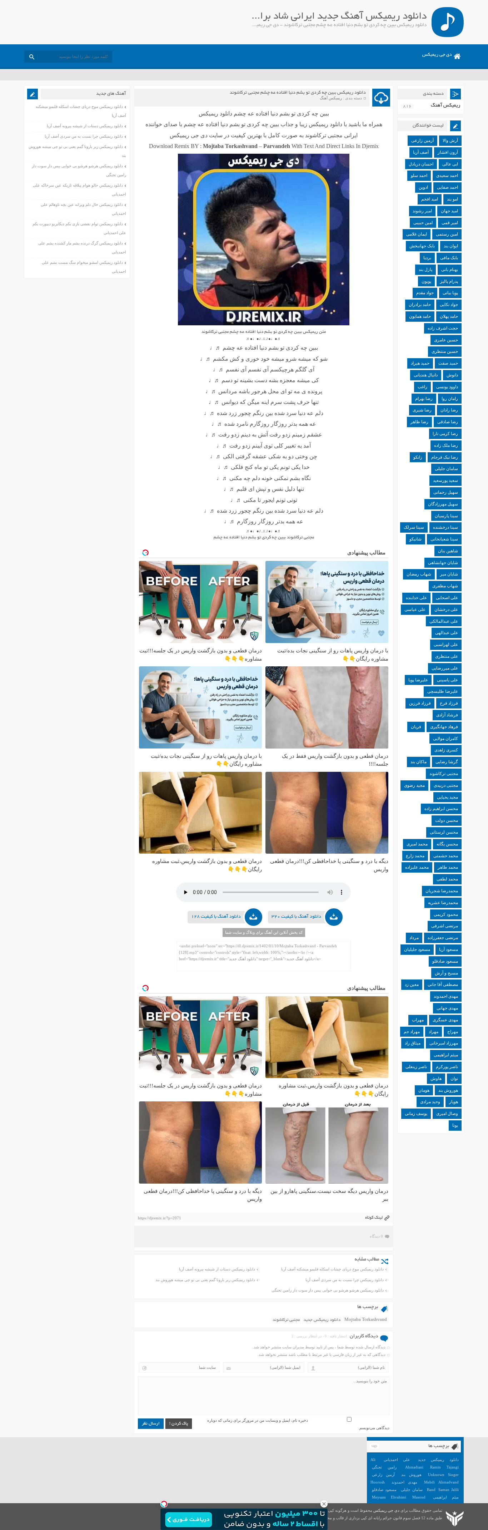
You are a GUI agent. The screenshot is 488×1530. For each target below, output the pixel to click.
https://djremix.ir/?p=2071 (159, 1218)
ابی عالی (450, 164)
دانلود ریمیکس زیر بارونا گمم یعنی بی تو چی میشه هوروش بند (205, 1280)
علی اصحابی (447, 597)
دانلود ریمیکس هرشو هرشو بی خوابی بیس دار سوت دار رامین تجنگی (328, 1290)
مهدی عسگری (445, 1019)
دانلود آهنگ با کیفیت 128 (216, 916)
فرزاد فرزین (420, 703)
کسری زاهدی (446, 749)
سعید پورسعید (445, 480)
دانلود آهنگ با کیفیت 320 (296, 916)
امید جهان (449, 210)
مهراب (418, 1019)
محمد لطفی (447, 879)
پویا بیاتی (450, 292)
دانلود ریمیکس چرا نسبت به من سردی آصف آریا (344, 1280)
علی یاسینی (447, 679)
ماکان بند (418, 761)
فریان (416, 726)
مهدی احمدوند (446, 996)
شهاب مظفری (445, 585)
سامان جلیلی (446, 468)
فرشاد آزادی (447, 714)
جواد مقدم (425, 292)
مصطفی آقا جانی (443, 984)
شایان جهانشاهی (443, 562)
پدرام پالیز (449, 281)
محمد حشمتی (445, 855)
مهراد (433, 1031)
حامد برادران (420, 304)
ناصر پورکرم (447, 1066)
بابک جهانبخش (422, 245)
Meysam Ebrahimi (389, 1497)
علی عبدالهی (446, 632)
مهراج (452, 1031)
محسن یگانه (447, 844)
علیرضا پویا (418, 679)
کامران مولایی (445, 738)
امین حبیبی (423, 222)
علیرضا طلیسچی (442, 691)
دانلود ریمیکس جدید (322, 1320)
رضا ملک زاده (446, 445)
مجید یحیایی (447, 797)
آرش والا (450, 140)
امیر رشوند (422, 210)
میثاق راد (412, 1043)
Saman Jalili (448, 1489)
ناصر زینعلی (416, 1066)
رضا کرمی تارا (445, 433)
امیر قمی (450, 222)
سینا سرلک (414, 527)
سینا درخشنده (445, 527)
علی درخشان (446, 609)
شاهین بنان (448, 550)
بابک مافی (449, 257)
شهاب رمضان (419, 574)
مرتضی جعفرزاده (443, 937)
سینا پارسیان (446, 515)
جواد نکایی (449, 304)
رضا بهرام (424, 398)
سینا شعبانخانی (444, 539)
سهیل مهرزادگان (443, 504)
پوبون (426, 281)
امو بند (452, 199)
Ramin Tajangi (444, 1467)
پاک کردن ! (178, 1423)
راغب (422, 386)
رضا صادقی (447, 421)
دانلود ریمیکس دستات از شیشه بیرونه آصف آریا (217, 1269)
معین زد (412, 984)
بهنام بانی (449, 269)
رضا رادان (449, 410)
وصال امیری (447, 1113)
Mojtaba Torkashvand (365, 1320)
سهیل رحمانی (445, 492)
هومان (423, 1090)
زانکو (417, 457)
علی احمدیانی (397, 1459)
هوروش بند (448, 1090)
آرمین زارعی (422, 140)
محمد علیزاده (417, 867)
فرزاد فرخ (449, 703)
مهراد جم (412, 1031)
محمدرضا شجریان (441, 890)
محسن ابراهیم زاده (441, 808)
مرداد (414, 937)
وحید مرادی (430, 1101)
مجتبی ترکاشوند (286, 1320)
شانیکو (415, 539)
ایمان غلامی (416, 234)
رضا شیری (422, 410)
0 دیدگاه (376, 1236)
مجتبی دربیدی (446, 785)
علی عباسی (414, 609)
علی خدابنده (416, 597)
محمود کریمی (446, 914)
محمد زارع (415, 855)
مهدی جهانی (447, 1008)
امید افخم (429, 199)
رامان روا (450, 398)
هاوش (436, 1078)
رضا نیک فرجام (444, 457)
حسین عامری (446, 339)
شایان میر (449, 574)
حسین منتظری (445, 351)
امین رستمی (447, 234)
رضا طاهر (419, 421)
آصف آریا (421, 152)
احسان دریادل (421, 164)
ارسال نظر (151, 1423)
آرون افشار (448, 152)
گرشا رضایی (446, 761)
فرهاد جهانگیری (444, 726)
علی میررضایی (445, 668)
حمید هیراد (420, 363)
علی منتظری (446, 656)
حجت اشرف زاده (443, 328)
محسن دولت (446, 820)
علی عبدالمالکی (443, 621)
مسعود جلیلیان (417, 949)
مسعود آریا (448, 949)
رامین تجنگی (384, 1467)
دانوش (452, 374)
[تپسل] (164, 1503)
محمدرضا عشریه (443, 902)
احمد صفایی (447, 187)
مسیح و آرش (446, 973)
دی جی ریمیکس (437, 55)
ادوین (423, 187)
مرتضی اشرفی (444, 925)
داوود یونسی (447, 386)
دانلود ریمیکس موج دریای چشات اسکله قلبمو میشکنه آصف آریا (332, 1269)
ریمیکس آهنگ (331, 98)
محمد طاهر (448, 867)
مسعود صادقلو (445, 961)
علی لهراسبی (446, 644)
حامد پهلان (449, 316)
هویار (453, 1101)
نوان (454, 1078)
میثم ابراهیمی (446, 1054)
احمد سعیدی (447, 175)
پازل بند (425, 269)
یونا (455, 1125)
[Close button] (324, 1503)
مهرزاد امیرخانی (443, 1043)
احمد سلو (419, 175)
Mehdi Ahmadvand (441, 1482)
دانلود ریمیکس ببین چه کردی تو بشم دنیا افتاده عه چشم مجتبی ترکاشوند (298, 92)
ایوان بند (451, 245)
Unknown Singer (443, 1474)
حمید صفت (448, 363)
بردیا (427, 257)
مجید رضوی (414, 785)
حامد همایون (420, 316)
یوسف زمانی (416, 1113)
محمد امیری (417, 844)
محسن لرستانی (444, 832)
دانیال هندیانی (426, 374)
